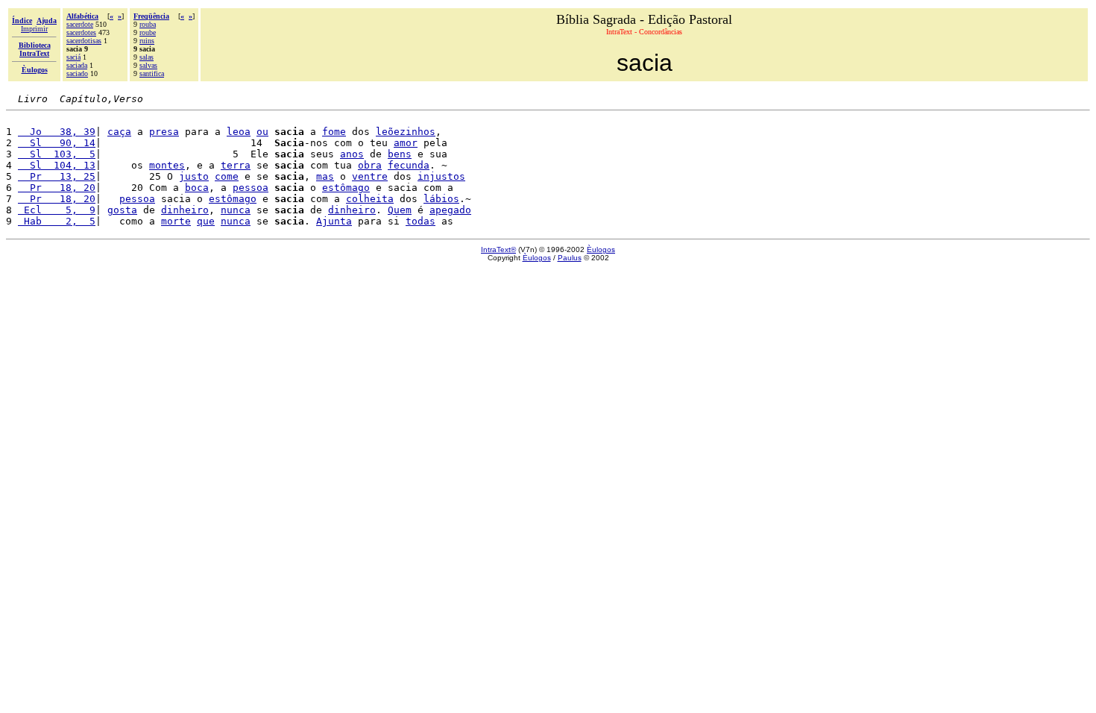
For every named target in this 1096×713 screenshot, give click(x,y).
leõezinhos (405, 131)
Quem (400, 210)
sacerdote (79, 24)
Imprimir (34, 29)
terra (236, 165)
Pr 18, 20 (56, 187)
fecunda (408, 165)
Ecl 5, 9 (56, 210)
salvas (148, 65)
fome (334, 131)
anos (352, 154)
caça (119, 131)
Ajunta (334, 221)
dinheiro (185, 210)
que (206, 221)
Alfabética (82, 16)
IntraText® (498, 249)
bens (400, 154)
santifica (151, 73)
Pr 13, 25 (56, 176)
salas (146, 57)
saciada (76, 65)
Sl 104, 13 (56, 165)
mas (325, 176)
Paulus (570, 258)
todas (420, 221)
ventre (370, 176)
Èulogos (601, 249)
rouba (147, 24)
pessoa (250, 187)
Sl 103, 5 (56, 154)
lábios (441, 198)
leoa (239, 131)
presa (164, 131)
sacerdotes (81, 32)
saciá (73, 57)
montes (167, 165)
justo (194, 176)
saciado (77, 73)
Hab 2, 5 (56, 221)
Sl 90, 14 (56, 142)
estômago (346, 187)
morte (176, 221)
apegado (450, 210)
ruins (146, 41)
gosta (122, 210)
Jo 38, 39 (56, 131)
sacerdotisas (83, 41)
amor (406, 142)
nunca (236, 210)
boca (197, 187)
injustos (441, 176)
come (227, 176)
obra (370, 165)
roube (147, 32)
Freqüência (151, 16)
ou (262, 131)
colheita (370, 198)
